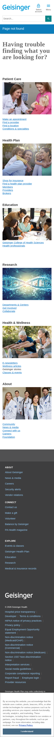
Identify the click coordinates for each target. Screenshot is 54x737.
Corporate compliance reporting (22, 673)
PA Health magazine (16, 530)
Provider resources (15, 682)
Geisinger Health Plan (17, 551)
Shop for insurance (12, 180)
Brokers (6, 193)
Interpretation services (17, 664)
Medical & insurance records (20, 568)
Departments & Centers (15, 304)
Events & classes (14, 545)
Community (8, 424)
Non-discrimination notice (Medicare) (25, 652)
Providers (7, 190)
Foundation (8, 437)
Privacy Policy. (26, 725)
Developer (10, 616)
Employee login (30, 677)
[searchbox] (23, 19)
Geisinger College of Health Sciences (23, 242)
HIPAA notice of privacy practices (23, 620)
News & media (10, 427)
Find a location (10, 125)
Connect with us (11, 430)
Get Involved (9, 308)
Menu (48, 9)
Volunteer (10, 518)
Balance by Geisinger (17, 524)
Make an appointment (14, 119)
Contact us (11, 507)
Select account (38, 10)
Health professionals (13, 245)
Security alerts (13, 489)
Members (7, 187)
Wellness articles (11, 366)
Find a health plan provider (17, 183)
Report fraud (12, 677)
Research (10, 562)
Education (10, 557)
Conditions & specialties (15, 128)
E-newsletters (10, 363)
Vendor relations (14, 495)
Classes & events (12, 372)
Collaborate (8, 311)
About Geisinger (14, 472)
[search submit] (48, 19)
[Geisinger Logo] (14, 8)
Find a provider (10, 122)
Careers (6, 433)
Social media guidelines (18, 669)
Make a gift (11, 513)
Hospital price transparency (20, 611)
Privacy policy (12, 625)
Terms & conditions (30, 616)
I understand (27, 731)
